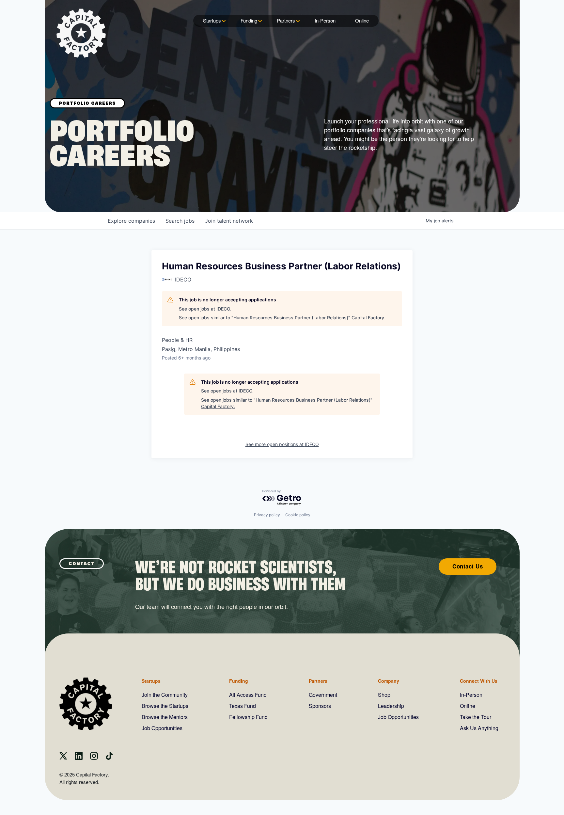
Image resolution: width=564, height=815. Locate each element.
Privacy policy (267, 514)
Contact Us (467, 566)
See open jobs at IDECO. (205, 309)
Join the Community (165, 694)
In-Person (325, 20)
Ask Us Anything (479, 728)
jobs (180, 220)
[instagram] (94, 757)
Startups (212, 20)
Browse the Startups (165, 706)
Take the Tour (475, 717)
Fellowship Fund (248, 717)
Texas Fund (242, 706)
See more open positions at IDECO (282, 444)
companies (131, 220)
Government (323, 694)
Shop (384, 694)
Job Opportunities (162, 728)
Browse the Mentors (165, 717)
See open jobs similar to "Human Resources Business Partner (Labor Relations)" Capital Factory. (282, 317)
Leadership (391, 706)
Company (388, 681)
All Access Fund (248, 694)
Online (362, 20)
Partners (286, 20)
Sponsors (320, 706)
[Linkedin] (79, 757)
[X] (63, 757)
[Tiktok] (109, 757)
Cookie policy (297, 514)
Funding (249, 20)
